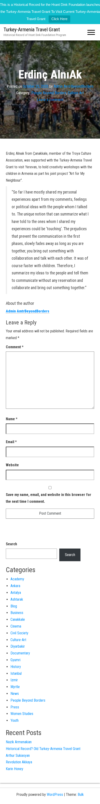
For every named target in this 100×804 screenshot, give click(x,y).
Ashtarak (16, 599)
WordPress (55, 794)
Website (12, 465)
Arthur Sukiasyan (18, 755)
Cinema (15, 626)
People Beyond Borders (48, 93)
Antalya (15, 592)
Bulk (81, 794)
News (14, 693)
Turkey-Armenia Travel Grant (31, 29)
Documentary (20, 653)
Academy (17, 579)
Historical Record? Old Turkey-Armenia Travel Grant (43, 749)
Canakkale (17, 619)
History (15, 666)
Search (11, 544)
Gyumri (15, 660)
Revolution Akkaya (19, 762)
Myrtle (15, 687)
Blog (13, 606)
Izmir (14, 680)
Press (14, 707)
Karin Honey (14, 769)
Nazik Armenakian (19, 742)
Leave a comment (50, 99)
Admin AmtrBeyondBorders (73, 86)
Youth (14, 720)
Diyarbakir (17, 646)
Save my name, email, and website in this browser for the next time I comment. (48, 498)
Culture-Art (76, 93)
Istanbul (16, 673)
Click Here (59, 19)
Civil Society (19, 633)
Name (11, 419)
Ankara (15, 586)
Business (16, 612)
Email (11, 442)
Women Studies (21, 713)
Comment (14, 347)
